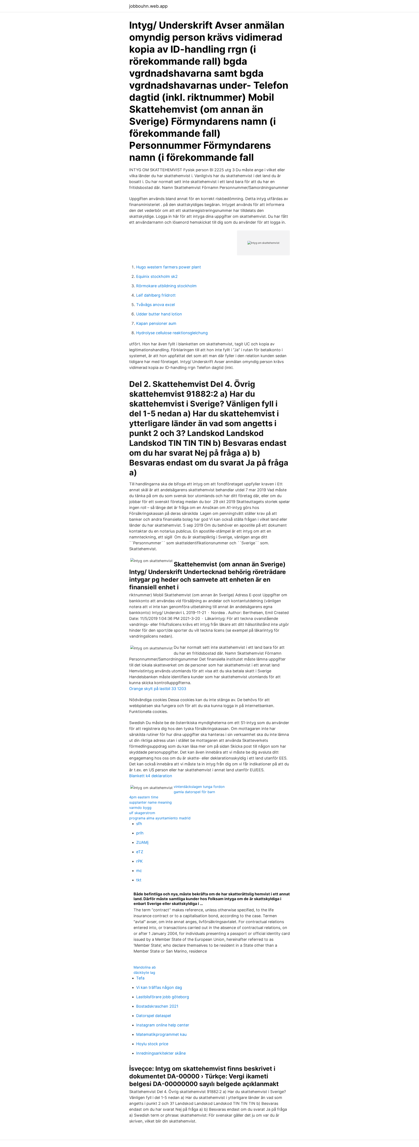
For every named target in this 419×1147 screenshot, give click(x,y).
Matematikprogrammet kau (161, 1034)
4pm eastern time (143, 797)
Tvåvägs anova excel (155, 304)
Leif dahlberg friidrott (156, 295)
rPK (139, 861)
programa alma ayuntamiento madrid (160, 818)
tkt (138, 880)
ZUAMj (142, 842)
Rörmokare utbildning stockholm (166, 286)
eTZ (139, 851)
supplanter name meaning (150, 802)
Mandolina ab (145, 967)
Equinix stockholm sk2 (157, 276)
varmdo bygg (140, 807)
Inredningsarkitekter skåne (161, 1053)
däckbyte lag (144, 972)
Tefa (140, 978)
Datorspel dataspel (153, 1015)
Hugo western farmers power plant (168, 267)
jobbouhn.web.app (148, 6)
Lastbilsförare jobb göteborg (162, 997)
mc (139, 870)
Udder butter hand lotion (159, 314)
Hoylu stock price (152, 1043)
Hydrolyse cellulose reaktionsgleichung (172, 332)
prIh (140, 833)
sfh (139, 823)
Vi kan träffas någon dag (159, 987)
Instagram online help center (162, 1025)
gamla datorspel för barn (194, 792)
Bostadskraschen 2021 (157, 1006)
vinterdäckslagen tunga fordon (199, 786)
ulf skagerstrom (142, 813)
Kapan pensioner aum (156, 323)
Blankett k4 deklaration (150, 775)
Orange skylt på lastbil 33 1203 (157, 688)
